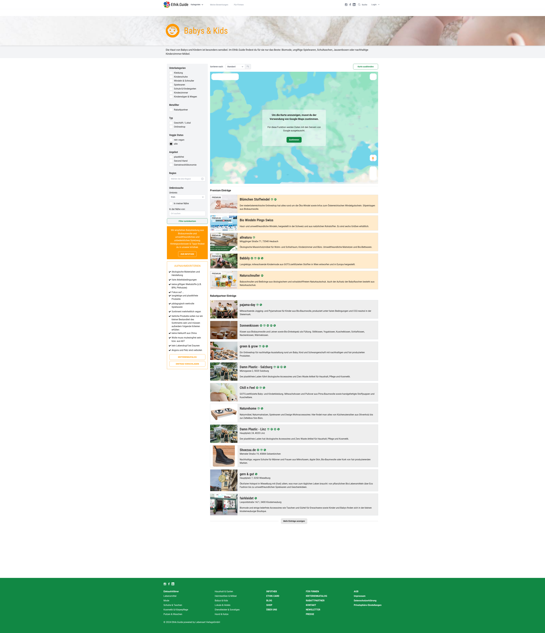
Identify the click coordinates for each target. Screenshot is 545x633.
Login (374, 4)
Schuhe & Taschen (173, 605)
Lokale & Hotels (222, 605)
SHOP (269, 605)
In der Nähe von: (177, 209)
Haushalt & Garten (224, 591)
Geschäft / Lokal (182, 122)
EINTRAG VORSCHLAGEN (187, 364)
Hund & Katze (221, 614)
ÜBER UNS (271, 609)
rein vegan (179, 139)
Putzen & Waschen (173, 614)
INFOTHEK (271, 591)
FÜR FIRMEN (312, 591)
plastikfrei (179, 157)
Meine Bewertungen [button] (219, 5)
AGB (356, 591)
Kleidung (178, 72)
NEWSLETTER (313, 609)
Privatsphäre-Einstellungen (368, 605)
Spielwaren (179, 84)
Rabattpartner (181, 109)
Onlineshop (179, 126)
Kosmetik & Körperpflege (176, 609)
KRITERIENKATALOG (187, 357)
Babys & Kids (221, 600)
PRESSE (310, 614)
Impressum (359, 596)
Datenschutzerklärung (365, 600)
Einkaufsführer (171, 591)
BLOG (269, 600)
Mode (166, 600)
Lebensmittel (170, 596)
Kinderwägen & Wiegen (185, 96)
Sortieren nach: (216, 66)
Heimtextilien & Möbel (226, 596)
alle (176, 143)
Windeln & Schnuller (184, 80)
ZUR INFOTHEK (187, 254)
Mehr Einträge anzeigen (294, 521)
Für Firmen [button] (239, 5)
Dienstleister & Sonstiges (227, 609)
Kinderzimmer (181, 92)
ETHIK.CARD (272, 596)
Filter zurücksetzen (187, 221)
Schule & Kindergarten (185, 88)
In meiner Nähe (181, 203)
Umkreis (173, 192)
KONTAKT (311, 605)
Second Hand (180, 160)
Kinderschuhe (181, 76)
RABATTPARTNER (315, 600)
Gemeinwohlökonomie (185, 164)
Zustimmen (294, 140)
